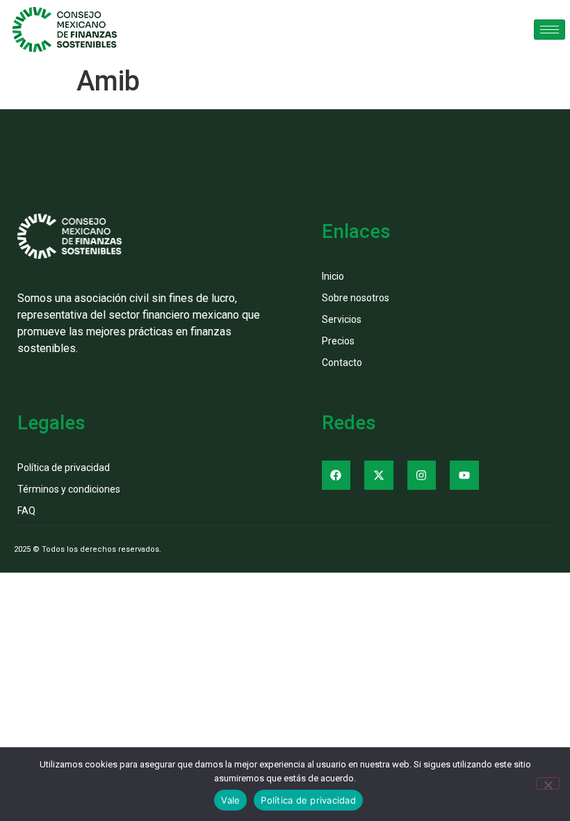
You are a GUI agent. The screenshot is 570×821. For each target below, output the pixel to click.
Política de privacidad (308, 800)
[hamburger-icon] (549, 29)
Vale (230, 800)
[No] (548, 783)
